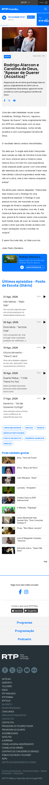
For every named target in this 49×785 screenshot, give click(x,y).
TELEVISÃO (7, 686)
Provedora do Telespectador (17, 726)
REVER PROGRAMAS (11, 708)
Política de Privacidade (11, 771)
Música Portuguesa (14, 433)
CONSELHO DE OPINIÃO (12, 747)
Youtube (27, 670)
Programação (24, 631)
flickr (34, 670)
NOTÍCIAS (6, 679)
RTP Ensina (7, 697)
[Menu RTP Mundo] (46, 9)
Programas (24, 623)
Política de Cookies (30, 771)
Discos (29, 427)
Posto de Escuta (12, 438)
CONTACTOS (8, 722)
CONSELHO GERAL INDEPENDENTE (18, 744)
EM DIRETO (7, 704)
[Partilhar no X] (9, 100)
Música (40, 427)
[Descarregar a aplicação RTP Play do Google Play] (31, 610)
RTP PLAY (6, 700)
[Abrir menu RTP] (24, 2)
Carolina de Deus (12, 427)
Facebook (5, 670)
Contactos (8, 718)
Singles (8, 443)
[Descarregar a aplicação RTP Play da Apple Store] (17, 610)
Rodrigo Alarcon (34, 438)
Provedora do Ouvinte (13, 729)
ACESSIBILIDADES (10, 733)
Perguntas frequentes (14, 715)
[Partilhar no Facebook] (4, 100)
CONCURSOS (8, 711)
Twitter (12, 670)
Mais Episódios (34, 267)
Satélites (6, 737)
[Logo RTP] (15, 656)
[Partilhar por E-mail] (14, 100)
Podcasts (24, 639)
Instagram (20, 670)
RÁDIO (5, 689)
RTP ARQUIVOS (8, 693)
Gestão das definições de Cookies (19, 762)
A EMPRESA (7, 740)
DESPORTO (7, 682)
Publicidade (18, 773)
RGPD (4, 758)
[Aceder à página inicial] (16, 9)
